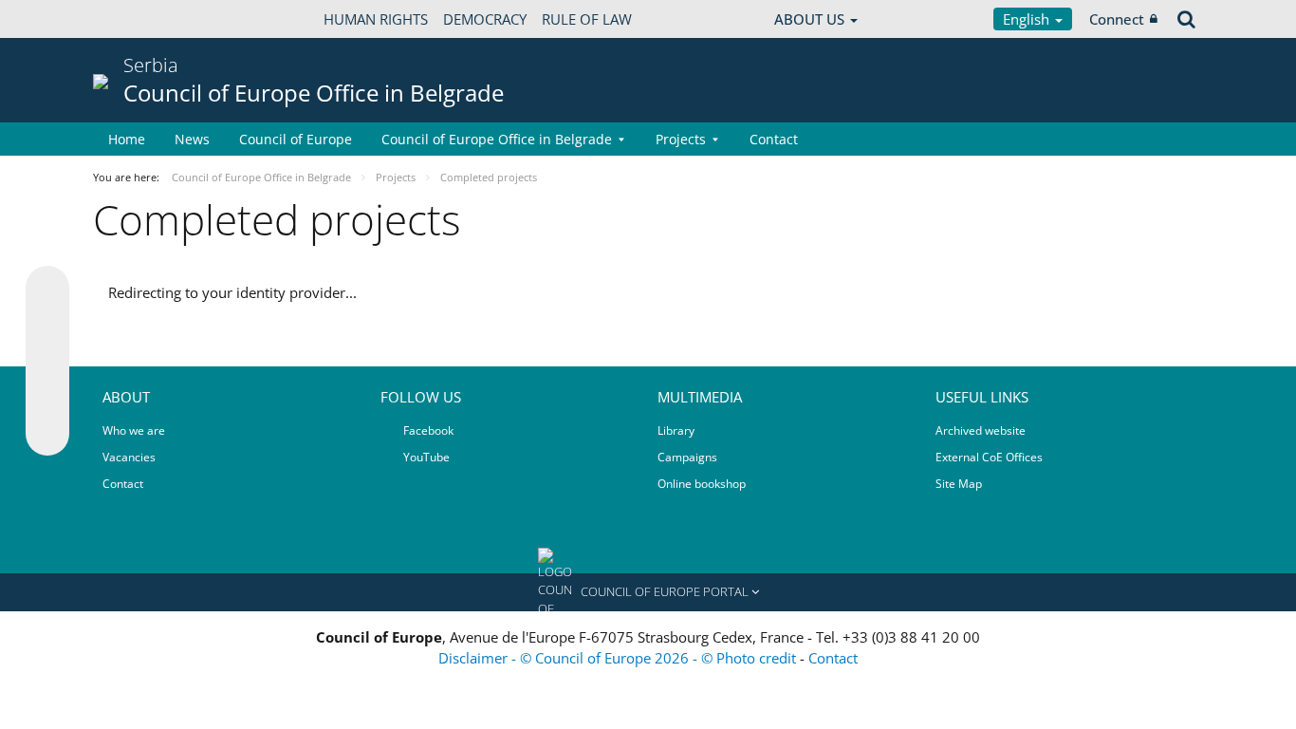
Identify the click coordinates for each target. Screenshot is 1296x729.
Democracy (485, 18)
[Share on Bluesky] (47, 289)
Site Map (958, 484)
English (1028, 18)
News (192, 139)
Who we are (133, 430)
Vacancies (129, 457)
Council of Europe (295, 139)
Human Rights (376, 18)
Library (675, 430)
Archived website (980, 430)
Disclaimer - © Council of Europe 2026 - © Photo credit (619, 657)
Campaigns (687, 457)
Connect (1116, 18)
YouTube (425, 457)
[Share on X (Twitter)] (47, 325)
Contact (774, 139)
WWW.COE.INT (140, 19)
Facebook (427, 430)
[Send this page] (47, 434)
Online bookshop (701, 484)
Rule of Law (587, 18)
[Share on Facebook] (47, 361)
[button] (648, 592)
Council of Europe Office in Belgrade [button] (496, 139)
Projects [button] (681, 139)
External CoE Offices (989, 457)
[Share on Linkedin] (47, 397)
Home (126, 139)
